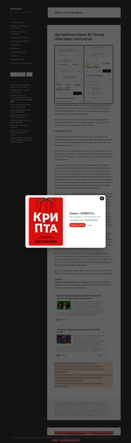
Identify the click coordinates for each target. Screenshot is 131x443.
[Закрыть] (102, 198)
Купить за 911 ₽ (77, 225)
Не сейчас (74, 230)
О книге (89, 225)
